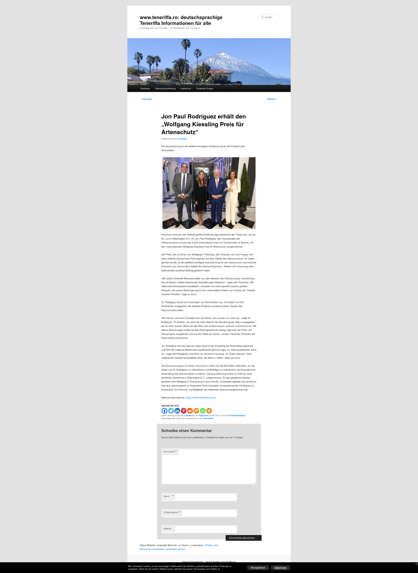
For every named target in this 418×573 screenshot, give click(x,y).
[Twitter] (171, 411)
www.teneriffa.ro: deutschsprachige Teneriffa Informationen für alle (181, 20)
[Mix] (196, 411)
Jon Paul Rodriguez (236, 415)
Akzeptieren (258, 567)
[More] (209, 411)
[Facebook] (164, 411)
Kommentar (170, 451)
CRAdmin (188, 415)
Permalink (208, 418)
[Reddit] (190, 411)
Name (168, 496)
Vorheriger (146, 98)
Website (167, 528)
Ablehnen (280, 567)
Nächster (272, 98)
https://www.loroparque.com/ (201, 397)
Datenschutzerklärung (165, 88)
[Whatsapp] (203, 411)
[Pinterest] (183, 411)
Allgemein (203, 415)
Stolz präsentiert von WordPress (221, 561)
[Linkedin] (177, 411)
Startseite (145, 88)
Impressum (186, 88)
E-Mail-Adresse (172, 512)
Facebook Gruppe (204, 88)
